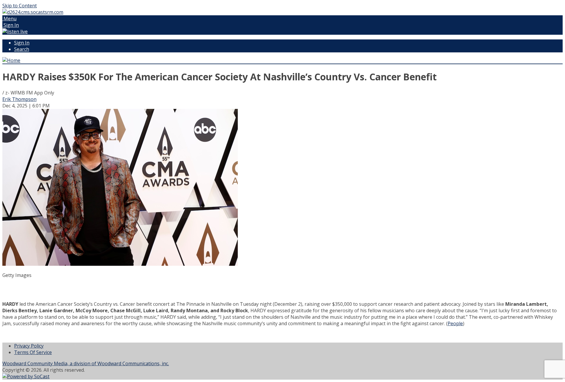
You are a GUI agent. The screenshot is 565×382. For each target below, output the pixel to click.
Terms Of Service (33, 352)
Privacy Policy (29, 346)
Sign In (21, 42)
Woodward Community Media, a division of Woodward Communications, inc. (85, 363)
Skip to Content (19, 5)
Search (21, 49)
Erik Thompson (19, 99)
